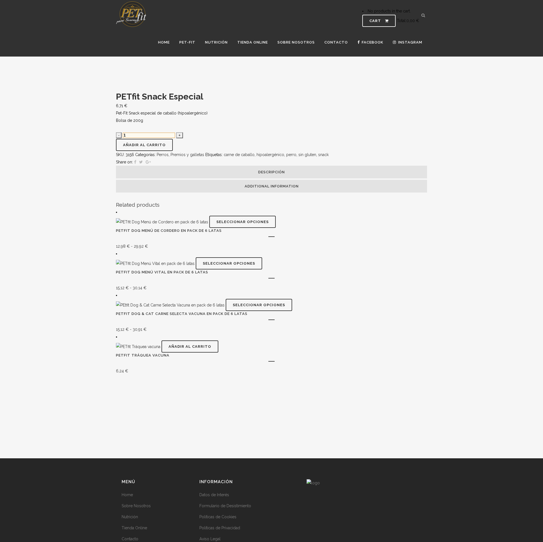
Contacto (130, 539)
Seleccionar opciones (242, 222)
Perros (163, 154)
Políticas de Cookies (217, 517)
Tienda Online (134, 528)
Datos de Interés (214, 495)
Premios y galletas (187, 154)
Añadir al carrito (144, 145)
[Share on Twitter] (141, 162)
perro (291, 154)
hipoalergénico (270, 154)
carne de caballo (239, 154)
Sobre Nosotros (136, 506)
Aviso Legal (210, 539)
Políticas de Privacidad (219, 528)
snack (323, 154)
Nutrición (130, 517)
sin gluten (307, 154)
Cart (375, 21)
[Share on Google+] (148, 162)
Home (127, 495)
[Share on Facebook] (135, 162)
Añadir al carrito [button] (190, 346)
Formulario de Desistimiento (225, 506)
